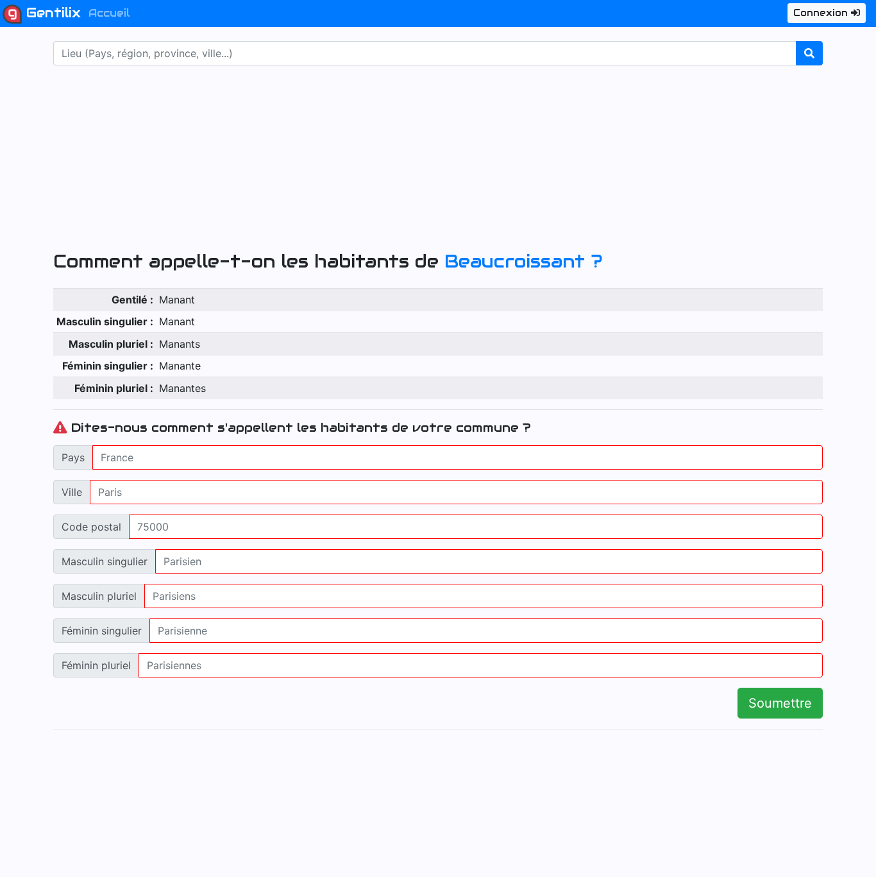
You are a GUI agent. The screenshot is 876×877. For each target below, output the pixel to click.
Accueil (109, 13)
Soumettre (780, 703)
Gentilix (51, 12)
